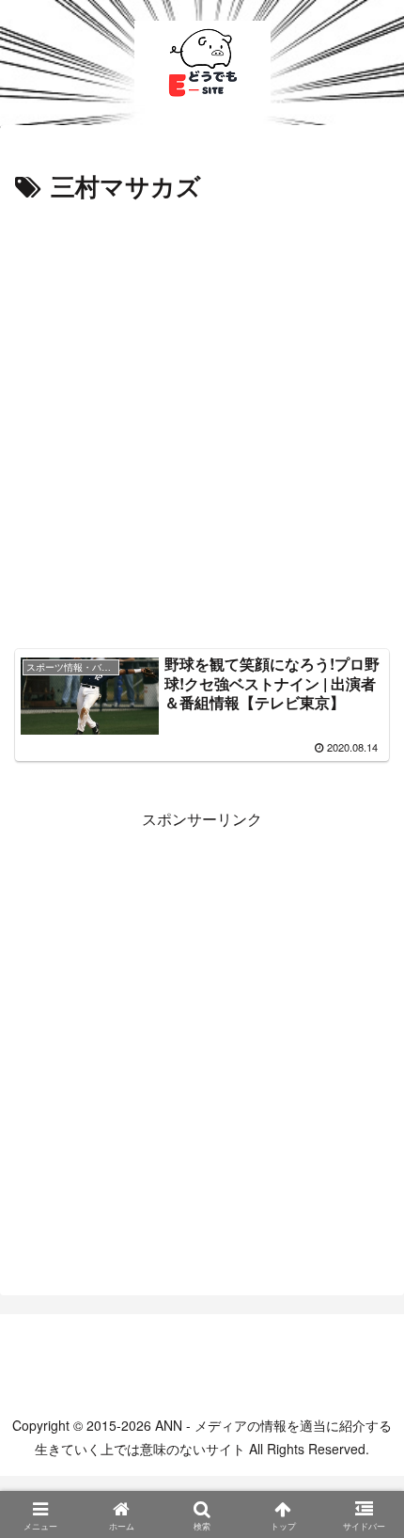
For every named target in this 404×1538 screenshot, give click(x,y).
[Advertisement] (202, 419)
